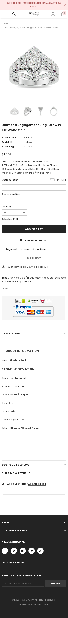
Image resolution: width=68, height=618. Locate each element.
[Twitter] (14, 551)
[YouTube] (40, 551)
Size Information (11, 194)
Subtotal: (7, 219)
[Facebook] (5, 551)
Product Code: (9, 137)
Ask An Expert (37, 483)
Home (5, 23)
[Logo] (34, 14)
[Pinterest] (31, 551)
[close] (65, 5)
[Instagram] (23, 551)
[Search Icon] (14, 14)
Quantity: (7, 206)
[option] (34, 66)
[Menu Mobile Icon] (4, 14)
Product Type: (9, 146)
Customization (10, 179)
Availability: (8, 142)
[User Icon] (53, 14)
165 (8, 266)
